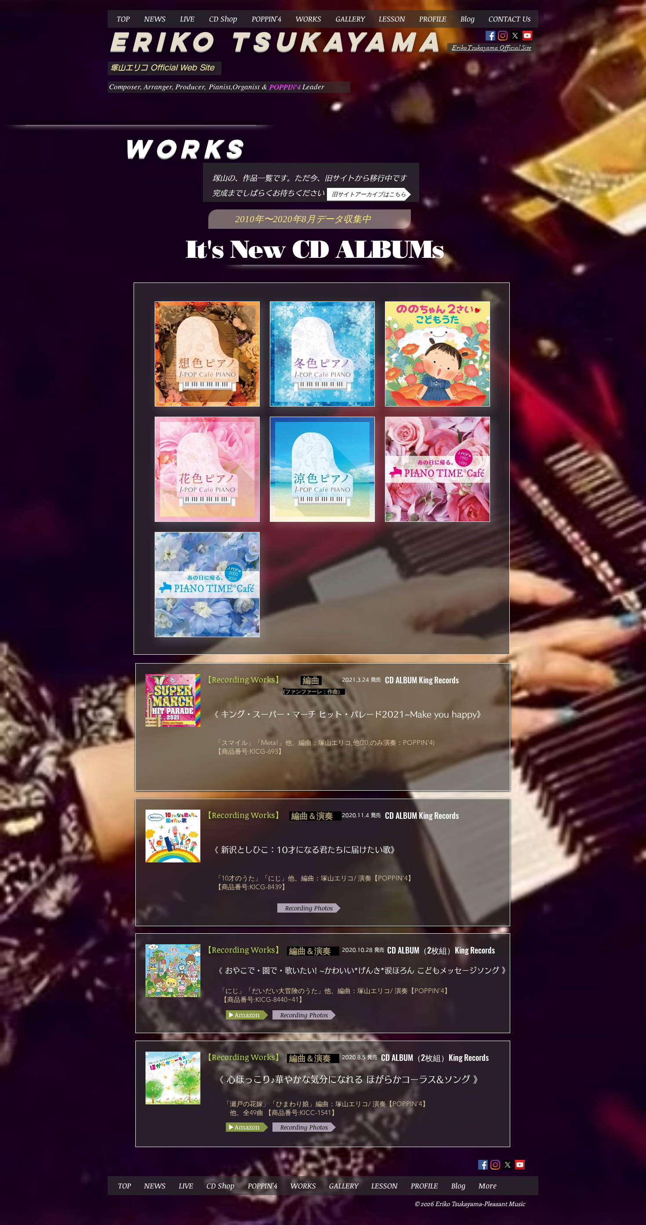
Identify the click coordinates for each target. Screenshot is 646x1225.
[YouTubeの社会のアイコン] (527, 35)
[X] (515, 35)
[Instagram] (503, 35)
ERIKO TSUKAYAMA (276, 41)
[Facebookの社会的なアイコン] (490, 35)
